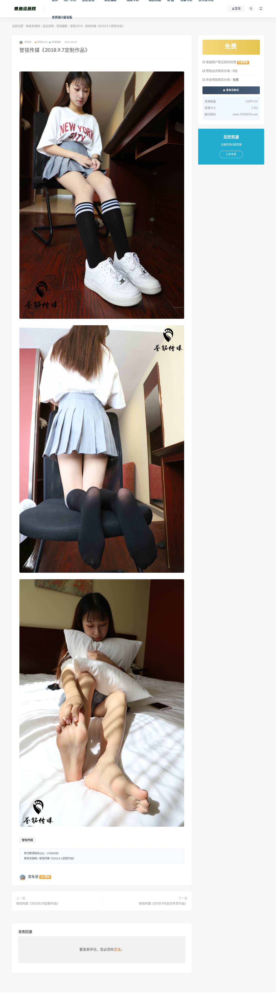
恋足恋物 (48, 26)
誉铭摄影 (61, 26)
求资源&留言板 (62, 17)
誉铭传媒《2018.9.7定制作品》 (57, 858)
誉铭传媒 (27, 840)
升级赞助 (243, 62)
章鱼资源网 (33, 26)
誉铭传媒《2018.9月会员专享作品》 (163, 903)
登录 (117, 949)
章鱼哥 (33, 877)
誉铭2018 (76, 26)
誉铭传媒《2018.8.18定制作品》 (38, 903)
